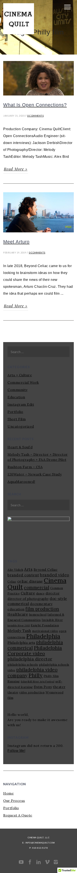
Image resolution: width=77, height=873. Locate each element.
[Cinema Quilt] (18, 33)
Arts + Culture (19, 375)
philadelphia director (29, 659)
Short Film (16, 419)
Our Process (14, 800)
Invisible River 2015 (18, 625)
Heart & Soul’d (20, 447)
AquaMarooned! (21, 481)
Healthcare (17, 614)
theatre (12, 692)
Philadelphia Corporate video (34, 650)
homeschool (38, 614)
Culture (28, 593)
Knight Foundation (45, 625)
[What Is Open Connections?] (38, 97)
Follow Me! (16, 751)
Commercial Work (23, 382)
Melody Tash (19, 630)
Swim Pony (43, 687)
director (53, 593)
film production (42, 609)
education (16, 609)
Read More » (15, 169)
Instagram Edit (20, 404)
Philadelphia (43, 636)
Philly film (51, 676)
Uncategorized (20, 426)
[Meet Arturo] (38, 234)
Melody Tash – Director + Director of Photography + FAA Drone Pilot (37, 457)
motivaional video (45, 631)
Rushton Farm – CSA (25, 467)
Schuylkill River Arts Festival (37, 681)
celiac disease (30, 581)
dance (40, 593)
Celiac (11, 582)
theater (59, 687)
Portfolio (15, 412)
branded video (54, 574)
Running (13, 681)
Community (17, 390)
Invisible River (52, 620)
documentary (41, 604)
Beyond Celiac (46, 569)
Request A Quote (17, 815)
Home (8, 793)
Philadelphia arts (21, 642)
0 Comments (35, 115)
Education (16, 397)
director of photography (28, 598)
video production (31, 692)
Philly (35, 675)
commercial (36, 587)
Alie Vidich (15, 570)
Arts (28, 569)
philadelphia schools (22, 664)
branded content (23, 575)
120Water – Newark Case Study (34, 474)
